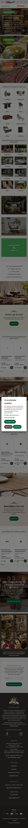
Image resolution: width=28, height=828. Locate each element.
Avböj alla (17, 427)
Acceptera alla (10, 422)
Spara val (8, 427)
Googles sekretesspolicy (11, 415)
